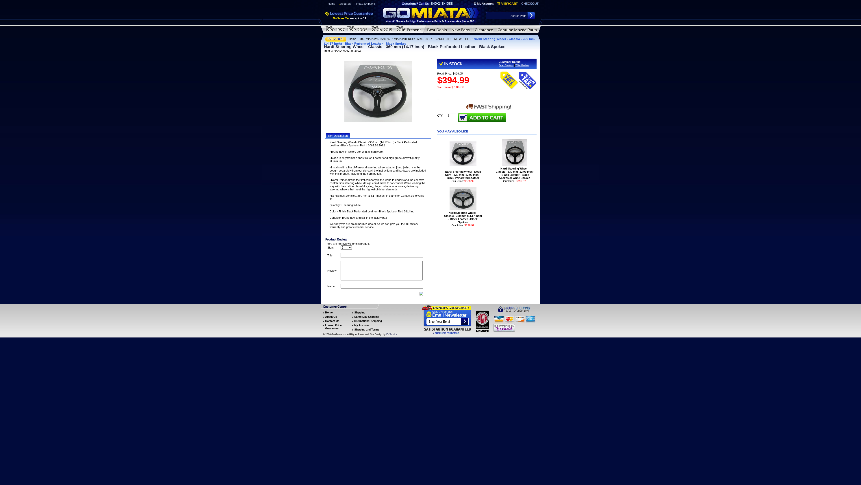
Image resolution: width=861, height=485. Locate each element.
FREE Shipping (365, 3)
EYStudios (392, 334)
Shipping (359, 312)
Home (331, 3)
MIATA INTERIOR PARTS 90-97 (413, 39)
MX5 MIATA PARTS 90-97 (375, 39)
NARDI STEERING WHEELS (452, 39)
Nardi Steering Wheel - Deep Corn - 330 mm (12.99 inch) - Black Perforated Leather (463, 175)
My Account (362, 325)
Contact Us (332, 321)
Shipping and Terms (366, 329)
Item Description (338, 135)
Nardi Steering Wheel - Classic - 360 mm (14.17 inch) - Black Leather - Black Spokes (463, 217)
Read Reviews (506, 65)
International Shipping (368, 321)
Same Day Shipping (366, 316)
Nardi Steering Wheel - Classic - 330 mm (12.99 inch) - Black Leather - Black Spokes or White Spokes (514, 173)
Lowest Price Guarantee (333, 327)
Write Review (522, 65)
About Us (345, 3)
